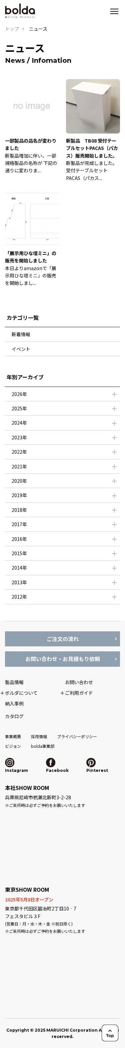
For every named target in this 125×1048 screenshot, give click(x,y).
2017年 (19, 524)
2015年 (19, 553)
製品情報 (14, 682)
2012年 (19, 596)
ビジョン (13, 746)
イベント (21, 349)
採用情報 (39, 736)
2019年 (19, 495)
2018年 (19, 509)
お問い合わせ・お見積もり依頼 (62, 659)
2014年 (19, 567)
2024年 (19, 422)
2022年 (19, 451)
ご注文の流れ (63, 639)
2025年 (19, 408)
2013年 (19, 582)
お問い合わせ (79, 682)
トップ (12, 28)
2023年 (19, 437)
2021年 (19, 466)
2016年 (19, 539)
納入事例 (14, 703)
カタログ (14, 716)
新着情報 (21, 334)
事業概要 (13, 736)
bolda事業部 (42, 746)
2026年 (19, 394)
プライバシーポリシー (77, 736)
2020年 (19, 480)
